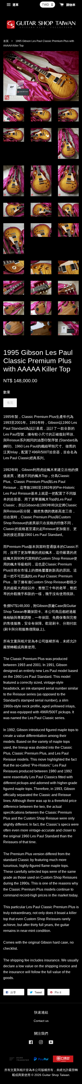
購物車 (70, 5)
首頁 (6, 41)
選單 (15, 5)
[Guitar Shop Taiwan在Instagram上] (40, 1043)
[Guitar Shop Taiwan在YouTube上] (51, 1043)
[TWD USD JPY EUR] (47, 5)
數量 (6, 392)
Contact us (41, 1020)
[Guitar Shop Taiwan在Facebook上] (30, 1043)
